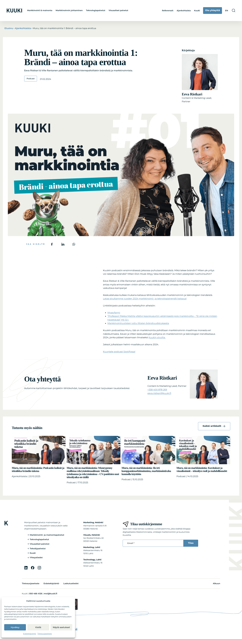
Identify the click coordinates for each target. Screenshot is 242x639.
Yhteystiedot (36, 557)
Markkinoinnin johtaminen (69, 10)
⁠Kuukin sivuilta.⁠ (157, 337)
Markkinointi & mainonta (39, 10)
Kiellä (38, 627)
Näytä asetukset (61, 627)
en (226, 10)
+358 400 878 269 (157, 389)
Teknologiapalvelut (39, 539)
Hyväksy (15, 627)
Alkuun (216, 583)
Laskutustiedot (70, 583)
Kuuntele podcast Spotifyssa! (119, 351)
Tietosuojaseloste (45, 634)
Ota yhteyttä (212, 10)
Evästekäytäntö (29, 634)
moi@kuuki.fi (50, 593)
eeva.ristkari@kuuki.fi (159, 393)
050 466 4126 (35, 593)
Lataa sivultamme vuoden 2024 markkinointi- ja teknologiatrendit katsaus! (145, 298)
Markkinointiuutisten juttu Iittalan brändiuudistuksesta (138, 323)
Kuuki (197, 10)
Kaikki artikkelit (212, 426)
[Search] (233, 10)
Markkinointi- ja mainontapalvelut (47, 535)
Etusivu (8, 28)
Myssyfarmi (113, 312)
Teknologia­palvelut (95, 10)
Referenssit (167, 10)
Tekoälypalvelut (38, 548)
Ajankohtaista (184, 10)
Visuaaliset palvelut (118, 10)
